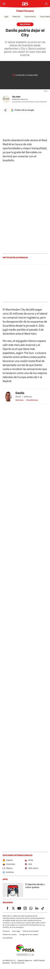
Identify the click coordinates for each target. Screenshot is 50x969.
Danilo (19, 393)
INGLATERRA (25, 24)
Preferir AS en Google (24, 110)
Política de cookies (10, 934)
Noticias (19, 400)
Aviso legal (16, 931)
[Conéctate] (46, 3)
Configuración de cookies (28, 934)
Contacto (6, 931)
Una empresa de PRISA (25, 948)
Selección (16, 16)
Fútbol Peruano (25, 11)
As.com (16, 96)
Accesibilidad (7, 938)
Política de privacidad (30, 931)
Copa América (30, 16)
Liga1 (6, 16)
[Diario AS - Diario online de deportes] (25, 3)
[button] (5, 110)
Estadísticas (32, 400)
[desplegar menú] (4, 4)
